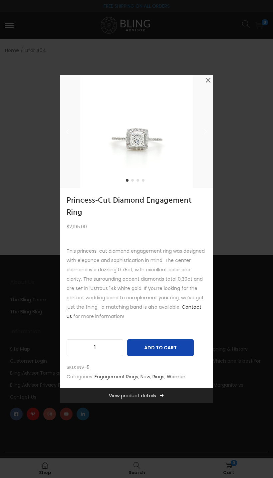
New (145, 376)
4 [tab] (144, 181)
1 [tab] (128, 181)
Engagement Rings (116, 376)
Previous (67, 131)
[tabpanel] (136, 131)
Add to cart (160, 347)
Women (176, 376)
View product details (132, 395)
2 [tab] (133, 181)
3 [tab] (139, 181)
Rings (158, 376)
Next (205, 131)
